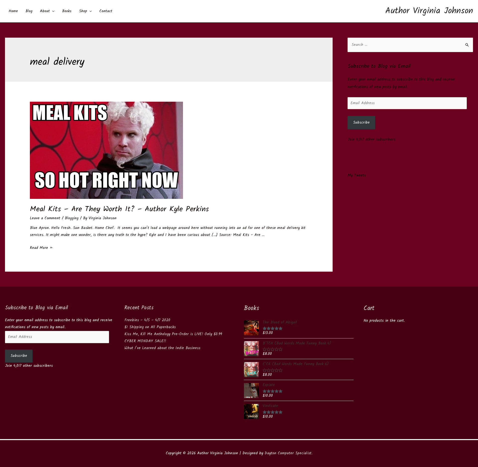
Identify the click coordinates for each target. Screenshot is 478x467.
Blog (28, 11)
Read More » (41, 248)
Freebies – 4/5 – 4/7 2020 (147, 320)
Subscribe (361, 123)
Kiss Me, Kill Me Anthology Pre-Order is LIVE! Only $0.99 (173, 334)
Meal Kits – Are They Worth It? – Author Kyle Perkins (119, 209)
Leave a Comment (45, 218)
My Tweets (357, 175)
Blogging (71, 218)
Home (13, 11)
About (45, 11)
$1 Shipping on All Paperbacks (150, 327)
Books (66, 11)
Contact (105, 11)
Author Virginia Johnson (429, 11)
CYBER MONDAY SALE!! (145, 341)
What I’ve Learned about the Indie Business (162, 348)
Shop (83, 11)
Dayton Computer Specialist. (288, 453)
